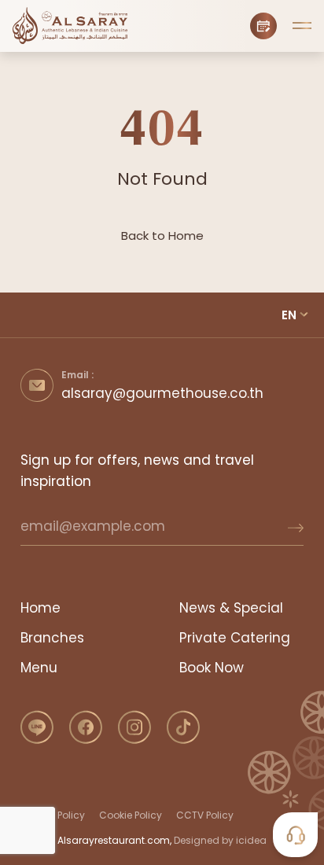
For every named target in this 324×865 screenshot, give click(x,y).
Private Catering (234, 637)
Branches (52, 637)
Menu (38, 667)
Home (40, 607)
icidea (251, 840)
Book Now (211, 667)
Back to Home (162, 235)
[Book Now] (263, 26)
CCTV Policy (205, 815)
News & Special (231, 607)
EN (289, 315)
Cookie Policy (130, 815)
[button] (302, 26)
